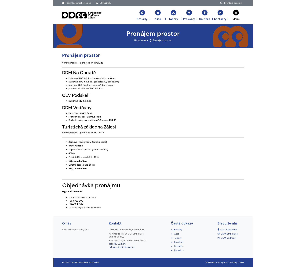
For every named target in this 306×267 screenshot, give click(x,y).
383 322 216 (105, 3)
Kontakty (179, 250)
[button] (236, 15)
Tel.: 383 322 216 (117, 243)
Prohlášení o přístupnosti (217, 262)
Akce (176, 233)
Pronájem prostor (162, 40)
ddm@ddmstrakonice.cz (79, 3)
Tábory (177, 237)
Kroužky (178, 229)
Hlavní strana (141, 40)
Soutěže (178, 246)
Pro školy (178, 242)
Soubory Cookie (236, 262)
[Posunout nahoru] (299, 260)
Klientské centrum (233, 3)
